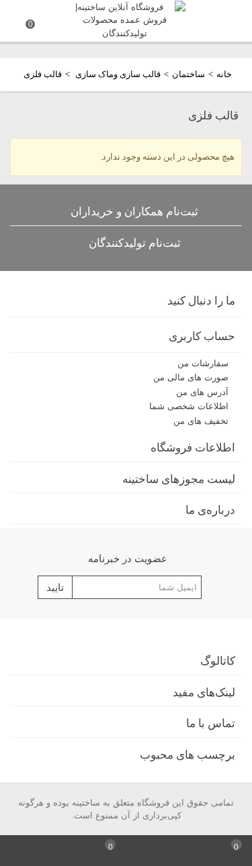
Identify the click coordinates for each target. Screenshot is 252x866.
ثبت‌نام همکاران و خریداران (134, 211)
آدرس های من (202, 392)
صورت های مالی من (190, 377)
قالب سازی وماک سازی (117, 74)
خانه (224, 74)
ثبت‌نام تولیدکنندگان (135, 243)
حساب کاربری (202, 336)
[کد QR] (63, 850)
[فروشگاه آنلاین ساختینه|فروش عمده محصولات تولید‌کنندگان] (125, 19)
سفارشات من (202, 363)
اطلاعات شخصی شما (188, 406)
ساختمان (188, 74)
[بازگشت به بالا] (147, 850)
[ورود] (189, 850)
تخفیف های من (200, 421)
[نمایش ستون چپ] (21, 850)
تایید (55, 587)
